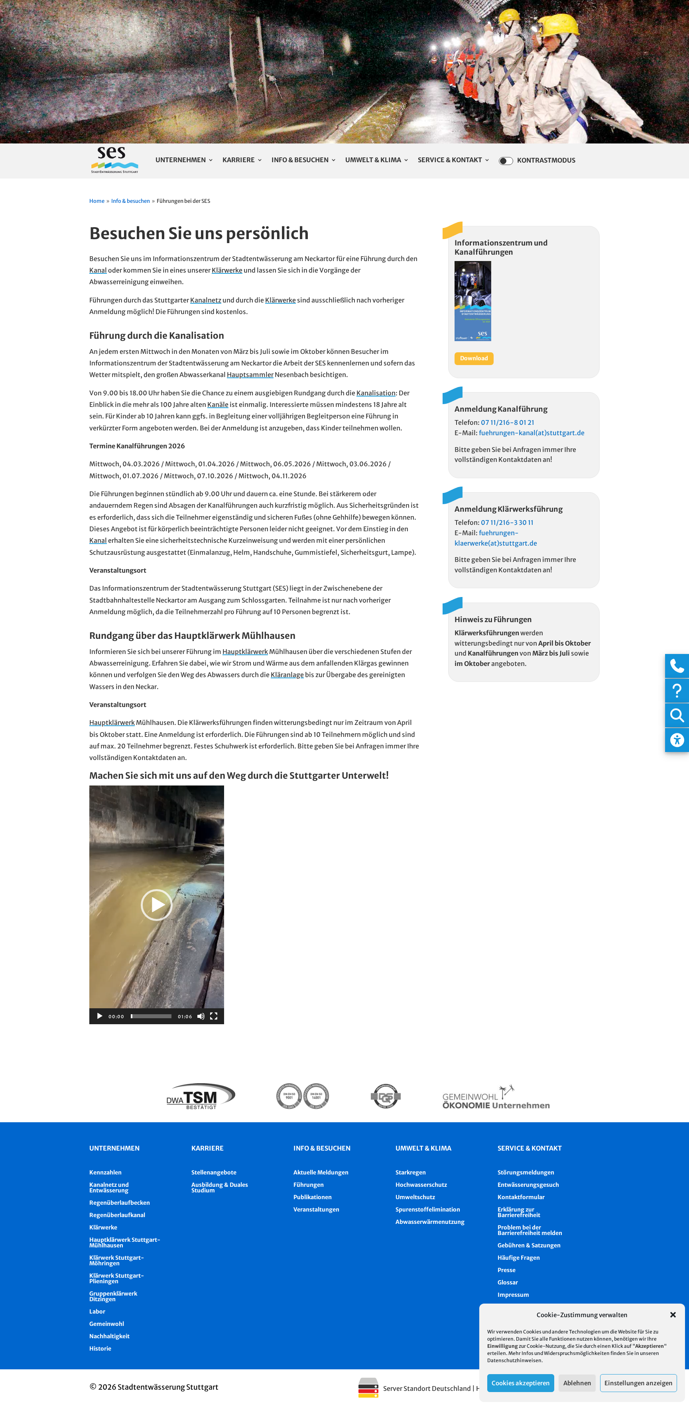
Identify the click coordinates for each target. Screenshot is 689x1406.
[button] (673, 1315)
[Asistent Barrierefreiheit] (677, 740)
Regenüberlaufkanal (117, 1215)
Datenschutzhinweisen (514, 1360)
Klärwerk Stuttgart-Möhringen (116, 1260)
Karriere (238, 160)
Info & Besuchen (300, 160)
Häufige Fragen (519, 1257)
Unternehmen (181, 160)
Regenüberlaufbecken (119, 1202)
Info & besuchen (321, 1148)
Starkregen (411, 1172)
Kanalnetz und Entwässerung (109, 1187)
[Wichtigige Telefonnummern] (677, 666)
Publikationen (312, 1197)
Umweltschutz (415, 1197)
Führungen (308, 1184)
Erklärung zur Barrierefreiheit (519, 1212)
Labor (97, 1311)
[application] (156, 904)
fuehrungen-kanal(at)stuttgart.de (532, 433)
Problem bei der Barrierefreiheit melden (530, 1230)
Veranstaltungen (316, 1209)
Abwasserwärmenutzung (430, 1221)
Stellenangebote (213, 1172)
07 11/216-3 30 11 (507, 522)
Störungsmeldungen (526, 1172)
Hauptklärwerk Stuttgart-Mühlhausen (124, 1242)
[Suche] (677, 715)
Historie (100, 1348)
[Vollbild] (214, 1016)
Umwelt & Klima (373, 160)
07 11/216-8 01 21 (507, 422)
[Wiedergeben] (100, 1016)
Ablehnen (577, 1383)
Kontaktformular (521, 1197)
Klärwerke (103, 1227)
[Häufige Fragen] (677, 691)
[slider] (151, 1016)
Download (474, 358)
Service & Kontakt (450, 160)
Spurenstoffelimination (428, 1209)
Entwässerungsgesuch (528, 1184)
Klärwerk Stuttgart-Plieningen (116, 1278)
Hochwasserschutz (421, 1184)
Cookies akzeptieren (521, 1383)
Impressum (513, 1294)
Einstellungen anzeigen (638, 1383)
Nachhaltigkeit (109, 1336)
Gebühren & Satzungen (529, 1245)
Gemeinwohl (106, 1323)
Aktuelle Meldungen (320, 1172)
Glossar (508, 1282)
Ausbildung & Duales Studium (219, 1187)
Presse (507, 1270)
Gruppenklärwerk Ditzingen (113, 1296)
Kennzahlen (105, 1172)
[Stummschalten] (201, 1016)
